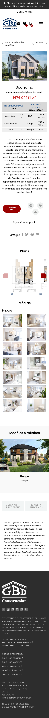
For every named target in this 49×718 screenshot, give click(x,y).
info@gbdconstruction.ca (16, 698)
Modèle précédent (13, 506)
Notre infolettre (12, 654)
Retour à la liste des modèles (14, 44)
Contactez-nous (11, 674)
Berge (24, 476)
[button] (43, 275)
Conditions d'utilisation (15, 645)
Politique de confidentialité (17, 642)
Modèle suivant (36, 506)
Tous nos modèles (12, 662)
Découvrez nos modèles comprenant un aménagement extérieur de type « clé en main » (24, 6)
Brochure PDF (12, 209)
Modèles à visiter (12, 670)
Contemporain (28, 222)
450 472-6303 (25, 12)
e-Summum (28, 707)
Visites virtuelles (12, 666)
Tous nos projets (12, 658)
